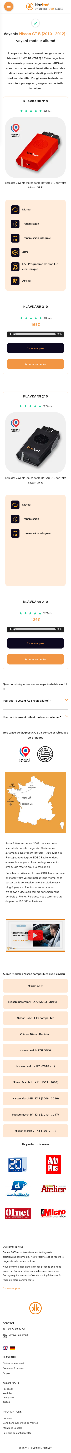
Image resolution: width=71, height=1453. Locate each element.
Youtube (7, 1393)
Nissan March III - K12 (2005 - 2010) (35, 1098)
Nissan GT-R (35, 985)
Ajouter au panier (35, 659)
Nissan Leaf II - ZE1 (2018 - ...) (35, 1066)
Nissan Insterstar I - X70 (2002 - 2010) (35, 1002)
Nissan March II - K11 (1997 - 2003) (35, 1082)
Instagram (8, 1397)
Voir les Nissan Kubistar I (35, 1034)
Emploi (6, 1373)
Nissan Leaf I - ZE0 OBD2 (35, 1050)
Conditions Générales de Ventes (20, 1423)
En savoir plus (35, 643)
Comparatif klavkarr (13, 1368)
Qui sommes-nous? (13, 1363)
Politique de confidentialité (17, 1433)
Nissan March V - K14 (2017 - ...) (35, 1130)
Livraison (7, 1418)
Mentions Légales (12, 1428)
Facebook (8, 1389)
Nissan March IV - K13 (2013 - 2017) (35, 1114)
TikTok (6, 1402)
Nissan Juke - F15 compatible (35, 1018)
